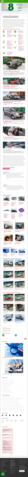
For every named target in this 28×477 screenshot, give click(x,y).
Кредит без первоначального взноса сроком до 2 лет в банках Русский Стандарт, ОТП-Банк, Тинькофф (21, 48)
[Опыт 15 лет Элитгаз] (4, 47)
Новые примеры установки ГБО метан (11, 292)
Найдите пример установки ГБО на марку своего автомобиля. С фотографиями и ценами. (20, 37)
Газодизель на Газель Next (18, 322)
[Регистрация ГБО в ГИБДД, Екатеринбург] (4, 41)
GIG (15, 160)
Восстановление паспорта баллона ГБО (13, 399)
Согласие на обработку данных (23, 467)
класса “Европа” (11, 163)
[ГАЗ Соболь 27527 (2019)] (8, 274)
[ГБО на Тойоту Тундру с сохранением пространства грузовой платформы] (14, 210)
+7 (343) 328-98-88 (6, 330)
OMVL (10, 160)
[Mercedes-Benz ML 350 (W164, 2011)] (20, 284)
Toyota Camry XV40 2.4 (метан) (19, 302)
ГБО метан (17, 71)
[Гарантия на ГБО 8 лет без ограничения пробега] (15, 31)
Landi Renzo (4, 160)
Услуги (10, 0)
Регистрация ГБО (7, 149)
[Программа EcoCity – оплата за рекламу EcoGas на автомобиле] (6, 210)
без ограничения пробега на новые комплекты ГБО (20, 31)
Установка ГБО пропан (8, 71)
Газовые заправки (17, 0)
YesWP (6, 471)
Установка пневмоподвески (8, 137)
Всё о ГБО (22, 0)
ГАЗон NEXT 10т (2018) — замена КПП (7, 380)
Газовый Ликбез (6, 221)
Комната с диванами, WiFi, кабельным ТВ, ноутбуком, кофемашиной (10, 53)
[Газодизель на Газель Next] (20, 317)
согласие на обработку (8, 446)
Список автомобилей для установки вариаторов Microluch (15, 398)
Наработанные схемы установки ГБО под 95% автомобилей (10, 47)
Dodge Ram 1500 (5, 312)
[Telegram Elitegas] (16, 335)
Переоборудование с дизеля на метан (12, 401)
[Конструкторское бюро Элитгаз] (15, 41)
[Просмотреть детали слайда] (14, 6)
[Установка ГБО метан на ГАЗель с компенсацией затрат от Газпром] (6, 198)
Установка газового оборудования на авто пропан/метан (10, 35)
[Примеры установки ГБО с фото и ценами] (15, 35)
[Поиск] (25, 338)
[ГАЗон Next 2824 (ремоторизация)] (20, 307)
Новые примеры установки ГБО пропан (12, 258)
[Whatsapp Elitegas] (3, 335)
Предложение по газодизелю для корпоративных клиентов (10, 86)
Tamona (20, 160)
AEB (23, 159)
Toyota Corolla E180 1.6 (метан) (7, 302)
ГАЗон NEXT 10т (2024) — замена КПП (7, 379)
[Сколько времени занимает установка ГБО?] (20, 226)
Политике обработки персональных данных (7, 448)
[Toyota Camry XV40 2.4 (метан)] (20, 297)
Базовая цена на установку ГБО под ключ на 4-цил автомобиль (10, 32)
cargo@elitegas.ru (12, 467)
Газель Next (5, 322)
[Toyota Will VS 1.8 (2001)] (20, 274)
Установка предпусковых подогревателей (13, 402)
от (11, 72)
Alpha (20, 159)
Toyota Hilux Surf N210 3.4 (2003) (8, 289)
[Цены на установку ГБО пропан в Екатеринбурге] (4, 31)
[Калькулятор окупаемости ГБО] (22, 251)
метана (20, 24)
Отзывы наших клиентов (8, 167)
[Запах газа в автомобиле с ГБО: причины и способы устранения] (8, 238)
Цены (13, 0)
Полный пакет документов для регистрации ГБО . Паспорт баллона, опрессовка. (10, 43)
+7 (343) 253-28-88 (6, 328)
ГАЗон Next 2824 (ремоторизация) (19, 312)
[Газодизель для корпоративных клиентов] (21, 198)
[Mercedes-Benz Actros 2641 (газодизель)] (20, 263)
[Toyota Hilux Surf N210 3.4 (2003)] (8, 284)
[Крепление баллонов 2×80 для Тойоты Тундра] (21, 210)
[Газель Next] (8, 317)
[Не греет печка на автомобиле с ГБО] (20, 238)
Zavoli (19, 159)
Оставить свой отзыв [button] (6, 168)
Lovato (22, 159)
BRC (6, 160)
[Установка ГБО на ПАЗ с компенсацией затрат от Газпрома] (14, 198)
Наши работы (6, 0)
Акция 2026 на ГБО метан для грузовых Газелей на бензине (12, 102)
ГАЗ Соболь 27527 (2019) (6, 279)
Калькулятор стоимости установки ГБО (14, 404)
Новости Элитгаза (7, 195)
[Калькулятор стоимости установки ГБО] (6, 251)
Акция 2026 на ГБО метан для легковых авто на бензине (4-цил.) (13, 121)
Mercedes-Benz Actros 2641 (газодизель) (7, 383)
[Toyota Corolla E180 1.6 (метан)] (8, 297)
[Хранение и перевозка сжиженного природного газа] (8, 226)
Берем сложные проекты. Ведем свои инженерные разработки (21, 43)
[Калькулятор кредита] (14, 251)
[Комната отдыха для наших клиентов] (4, 52)
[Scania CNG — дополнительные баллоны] (8, 263)
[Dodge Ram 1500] (8, 307)
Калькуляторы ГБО (7, 247)
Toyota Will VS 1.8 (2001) (18, 279)
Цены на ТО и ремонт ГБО (11, 396)
